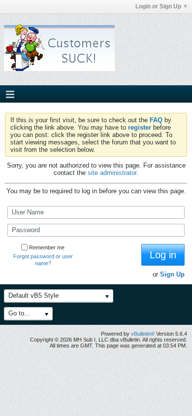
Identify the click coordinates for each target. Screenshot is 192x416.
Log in (163, 254)
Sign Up (172, 274)
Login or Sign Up (158, 6)
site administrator (112, 172)
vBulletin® (143, 334)
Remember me (46, 247)
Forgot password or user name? (43, 259)
